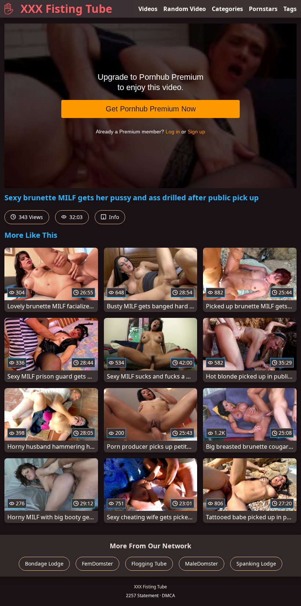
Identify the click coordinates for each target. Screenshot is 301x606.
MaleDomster (201, 563)
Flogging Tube (149, 563)
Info (113, 217)
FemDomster (97, 563)
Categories (227, 9)
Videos (147, 9)
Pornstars (263, 9)
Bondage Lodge (44, 563)
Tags (290, 9)
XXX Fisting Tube (66, 8)
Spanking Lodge (256, 563)
